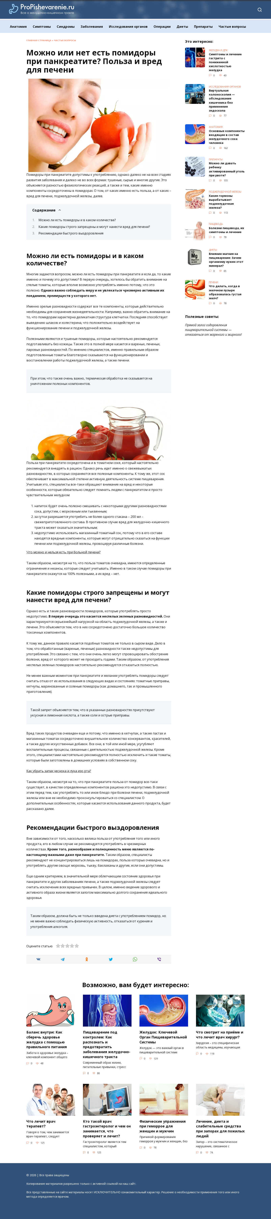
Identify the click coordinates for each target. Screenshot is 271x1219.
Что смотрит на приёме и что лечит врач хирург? (219, 1034)
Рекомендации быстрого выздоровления (70, 233)
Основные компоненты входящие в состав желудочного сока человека (227, 137)
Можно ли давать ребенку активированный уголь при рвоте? (227, 169)
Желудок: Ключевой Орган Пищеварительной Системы (163, 1037)
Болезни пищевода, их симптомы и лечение (226, 230)
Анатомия (18, 26)
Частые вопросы (232, 26)
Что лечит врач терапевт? (40, 1124)
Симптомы (42, 26)
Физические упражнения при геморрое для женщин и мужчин (162, 1126)
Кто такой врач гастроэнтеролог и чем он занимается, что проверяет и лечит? (107, 1128)
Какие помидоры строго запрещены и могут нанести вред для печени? (94, 227)
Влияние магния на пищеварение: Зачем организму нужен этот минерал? (226, 260)
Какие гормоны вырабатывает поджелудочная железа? (221, 201)
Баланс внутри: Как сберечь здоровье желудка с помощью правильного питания (46, 1039)
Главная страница (38, 40)
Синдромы (66, 26)
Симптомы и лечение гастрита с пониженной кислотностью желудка (225, 62)
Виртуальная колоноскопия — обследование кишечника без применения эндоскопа (222, 101)
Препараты (203, 26)
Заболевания (92, 26)
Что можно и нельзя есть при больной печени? (63, 552)
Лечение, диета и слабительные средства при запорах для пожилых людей (220, 1128)
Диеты (182, 26)
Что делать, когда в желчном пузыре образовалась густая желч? (225, 292)
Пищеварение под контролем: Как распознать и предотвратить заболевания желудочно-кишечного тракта (106, 1044)
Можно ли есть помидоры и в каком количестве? (77, 220)
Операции (162, 26)
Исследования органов (128, 26)
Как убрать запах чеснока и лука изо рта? (58, 771)
